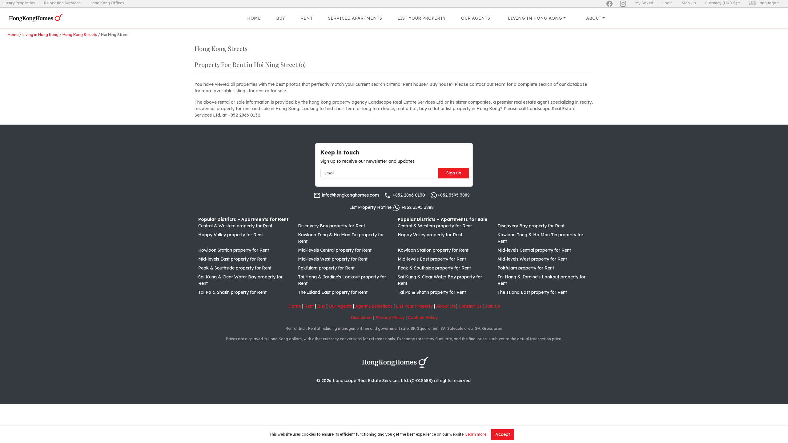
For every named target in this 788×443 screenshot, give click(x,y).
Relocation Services (62, 3)
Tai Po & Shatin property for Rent (232, 292)
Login (667, 3)
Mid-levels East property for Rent (232, 259)
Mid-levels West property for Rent (333, 259)
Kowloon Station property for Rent (233, 250)
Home (254, 18)
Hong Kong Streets (79, 34)
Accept (502, 434)
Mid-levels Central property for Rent (335, 250)
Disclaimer (361, 317)
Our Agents (475, 18)
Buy (280, 18)
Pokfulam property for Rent (326, 268)
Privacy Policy (390, 317)
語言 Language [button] (762, 3)
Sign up (453, 173)
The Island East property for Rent (333, 292)
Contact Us (470, 306)
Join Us (492, 306)
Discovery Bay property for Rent (331, 226)
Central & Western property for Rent (235, 226)
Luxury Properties (18, 3)
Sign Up (689, 3)
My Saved (644, 3)
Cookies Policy (423, 317)
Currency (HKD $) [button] (721, 3)
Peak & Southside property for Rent (234, 268)
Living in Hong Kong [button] (535, 18)
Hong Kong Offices (107, 3)
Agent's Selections (373, 306)
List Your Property (421, 18)
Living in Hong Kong (40, 34)
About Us (445, 306)
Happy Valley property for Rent (230, 234)
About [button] (593, 18)
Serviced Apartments (355, 18)
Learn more (475, 434)
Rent (306, 18)
